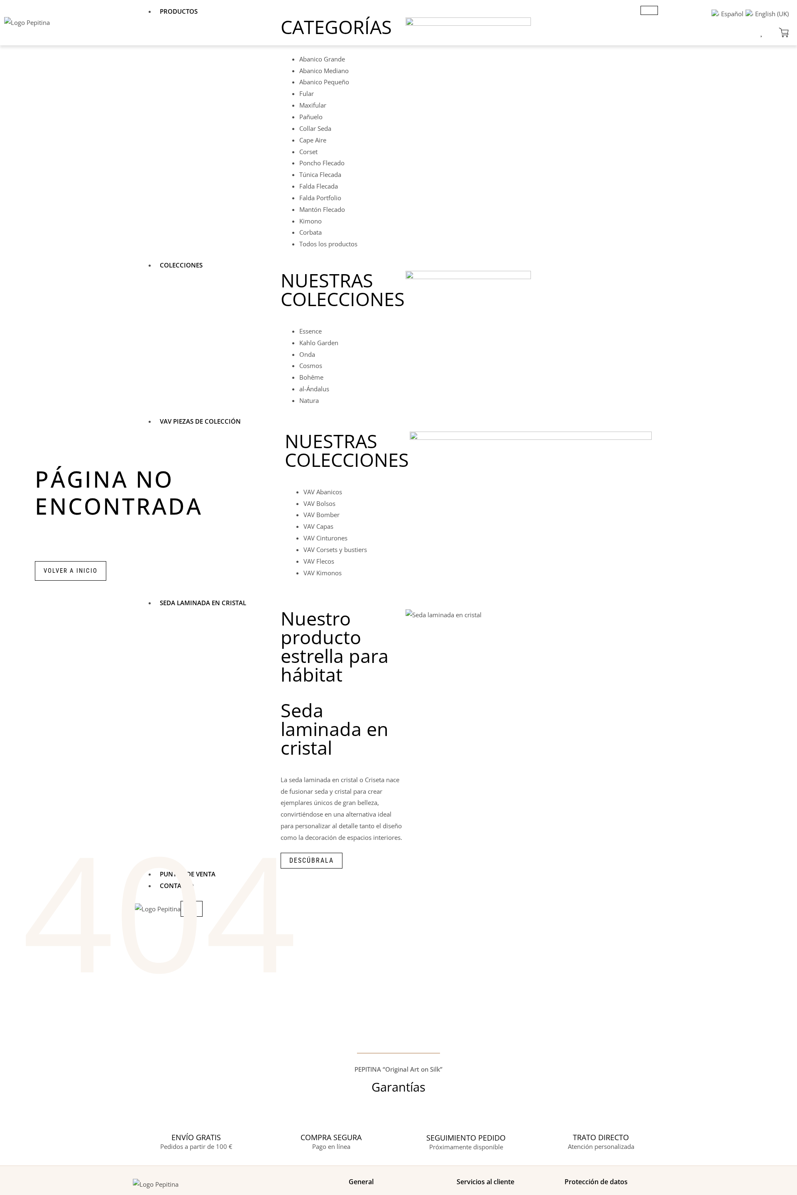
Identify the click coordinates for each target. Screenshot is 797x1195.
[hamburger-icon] (649, 10)
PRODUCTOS (179, 11)
